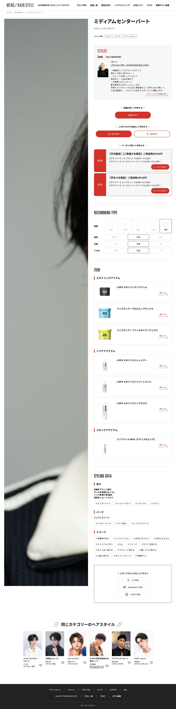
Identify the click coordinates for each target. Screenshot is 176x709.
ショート (71, 689)
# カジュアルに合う (104, 544)
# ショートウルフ (123, 503)
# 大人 (120, 544)
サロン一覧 (88, 696)
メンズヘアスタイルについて (66, 696)
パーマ (99, 689)
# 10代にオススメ (141, 538)
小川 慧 (25, 664)
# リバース (132, 544)
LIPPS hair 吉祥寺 (117, 664)
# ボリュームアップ (122, 555)
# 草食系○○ (141, 555)
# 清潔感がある (102, 538)
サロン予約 (81, 5)
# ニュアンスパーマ (140, 523)
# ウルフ (155, 503)
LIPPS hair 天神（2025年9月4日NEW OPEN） (130, 65)
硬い (161, 237)
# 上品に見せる (102, 555)
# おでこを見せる (149, 544)
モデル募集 (116, 696)
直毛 (115, 250)
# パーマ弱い (121, 523)
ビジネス (113, 689)
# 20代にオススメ (161, 538)
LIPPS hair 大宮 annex (141, 664)
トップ (9, 12)
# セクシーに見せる (126, 549)
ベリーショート (55, 689)
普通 (138, 237)
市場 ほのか (71, 661)
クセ (161, 250)
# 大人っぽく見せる (104, 549)
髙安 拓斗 (48, 661)
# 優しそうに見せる (147, 549)
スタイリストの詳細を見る (156, 94)
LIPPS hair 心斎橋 (29, 666)
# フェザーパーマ (103, 523)
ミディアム (86, 689)
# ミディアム (141, 503)
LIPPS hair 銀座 (50, 664)
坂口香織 (93, 664)
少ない (115, 243)
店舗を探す (133, 115)
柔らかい (115, 237)
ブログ (149, 5)
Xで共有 (135, 580)
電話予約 (154, 133)
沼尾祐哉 (137, 661)
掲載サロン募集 (162, 5)
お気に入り (138, 5)
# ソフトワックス (121, 538)
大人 (125, 689)
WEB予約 (115, 133)
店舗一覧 (94, 5)
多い (161, 243)
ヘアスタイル (18, 12)
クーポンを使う (160, 166)
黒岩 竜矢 (115, 661)
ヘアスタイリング (122, 5)
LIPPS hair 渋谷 (73, 664)
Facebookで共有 (135, 587)
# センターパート (103, 503)
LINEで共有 (135, 594)
